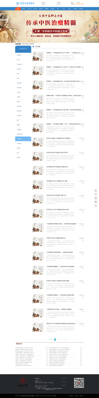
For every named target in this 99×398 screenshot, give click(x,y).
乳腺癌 (18, 97)
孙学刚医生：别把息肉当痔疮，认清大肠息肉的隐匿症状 (57, 357)
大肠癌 (18, 92)
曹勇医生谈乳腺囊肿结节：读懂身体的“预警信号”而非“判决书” (24, 352)
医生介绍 (29, 8)
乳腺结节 (19, 69)
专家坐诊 (43, 4)
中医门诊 (43, 2)
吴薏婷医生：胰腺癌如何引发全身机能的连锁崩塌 (56, 360)
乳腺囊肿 (46, 8)
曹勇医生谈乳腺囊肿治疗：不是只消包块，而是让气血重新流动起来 (59, 349)
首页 (18, 8)
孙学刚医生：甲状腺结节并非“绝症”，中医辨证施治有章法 (24, 357)
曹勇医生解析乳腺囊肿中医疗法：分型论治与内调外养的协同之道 (59, 347)
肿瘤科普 (41, 8)
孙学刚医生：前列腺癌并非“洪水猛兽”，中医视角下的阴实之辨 (58, 354)
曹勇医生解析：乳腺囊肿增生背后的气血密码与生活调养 (24, 349)
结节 (64, 8)
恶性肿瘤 (19, 83)
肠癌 (18, 120)
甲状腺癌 (19, 115)
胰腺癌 (18, 125)
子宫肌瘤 (31, 44)
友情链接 (81, 395)
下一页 (65, 339)
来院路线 (81, 8)
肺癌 (18, 73)
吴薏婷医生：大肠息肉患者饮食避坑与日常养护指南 (23, 360)
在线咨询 (75, 8)
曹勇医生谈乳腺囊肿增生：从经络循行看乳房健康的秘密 (57, 352)
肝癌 (18, 152)
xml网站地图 (71, 395)
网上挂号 (58, 2)
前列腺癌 (19, 111)
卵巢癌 (18, 101)
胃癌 (18, 78)
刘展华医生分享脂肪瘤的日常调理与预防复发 (56, 365)
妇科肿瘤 (19, 106)
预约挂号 (58, 4)
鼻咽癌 (18, 157)
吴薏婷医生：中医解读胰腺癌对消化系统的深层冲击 (57, 362)
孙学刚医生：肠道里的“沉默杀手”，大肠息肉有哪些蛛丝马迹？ (24, 355)
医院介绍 (24, 8)
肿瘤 (69, 8)
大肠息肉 (52, 8)
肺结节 (18, 59)
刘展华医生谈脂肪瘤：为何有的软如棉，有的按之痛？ (23, 365)
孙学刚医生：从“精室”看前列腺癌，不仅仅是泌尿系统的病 (24, 354)
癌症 (58, 8)
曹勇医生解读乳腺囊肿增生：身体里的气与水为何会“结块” (24, 347)
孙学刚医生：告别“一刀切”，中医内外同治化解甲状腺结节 (58, 355)
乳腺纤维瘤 (20, 134)
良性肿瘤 (19, 87)
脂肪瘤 (18, 148)
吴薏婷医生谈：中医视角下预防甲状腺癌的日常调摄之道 (24, 362)
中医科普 (35, 8)
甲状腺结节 (20, 64)
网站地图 (76, 395)
